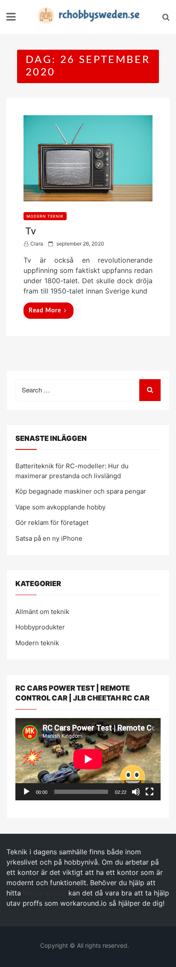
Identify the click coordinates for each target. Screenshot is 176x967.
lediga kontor (44, 893)
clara (36, 243)
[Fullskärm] (149, 791)
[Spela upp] (26, 791)
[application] (88, 759)
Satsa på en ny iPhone (48, 538)
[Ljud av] (136, 791)
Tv (30, 231)
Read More (45, 311)
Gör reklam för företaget (51, 522)
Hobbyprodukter (40, 627)
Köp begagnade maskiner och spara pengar (80, 491)
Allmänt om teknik (42, 612)
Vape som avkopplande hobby (60, 507)
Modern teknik (45, 216)
